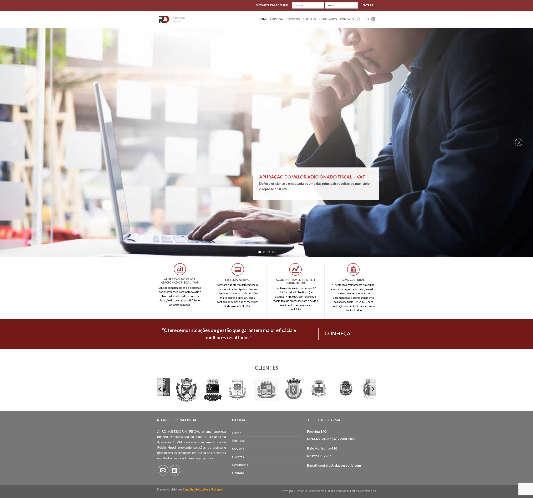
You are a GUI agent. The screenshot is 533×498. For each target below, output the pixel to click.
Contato (347, 19)
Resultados (328, 19)
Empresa (276, 19)
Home (263, 19)
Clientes (309, 19)
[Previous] (14, 142)
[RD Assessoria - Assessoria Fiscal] (172, 19)
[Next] (518, 142)
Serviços (293, 19)
